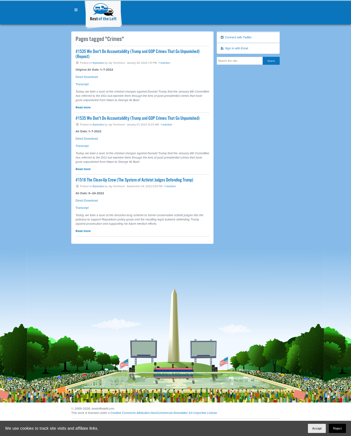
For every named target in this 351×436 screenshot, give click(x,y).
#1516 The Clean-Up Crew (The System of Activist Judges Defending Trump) (134, 180)
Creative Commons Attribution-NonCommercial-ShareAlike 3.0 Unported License (163, 413)
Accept (317, 428)
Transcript (82, 84)
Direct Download (87, 77)
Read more (83, 107)
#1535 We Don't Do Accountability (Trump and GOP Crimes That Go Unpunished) (137, 118)
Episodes (98, 63)
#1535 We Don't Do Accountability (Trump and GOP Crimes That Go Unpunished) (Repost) (137, 54)
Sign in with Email (236, 48)
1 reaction (164, 63)
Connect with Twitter (238, 37)
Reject (337, 428)
